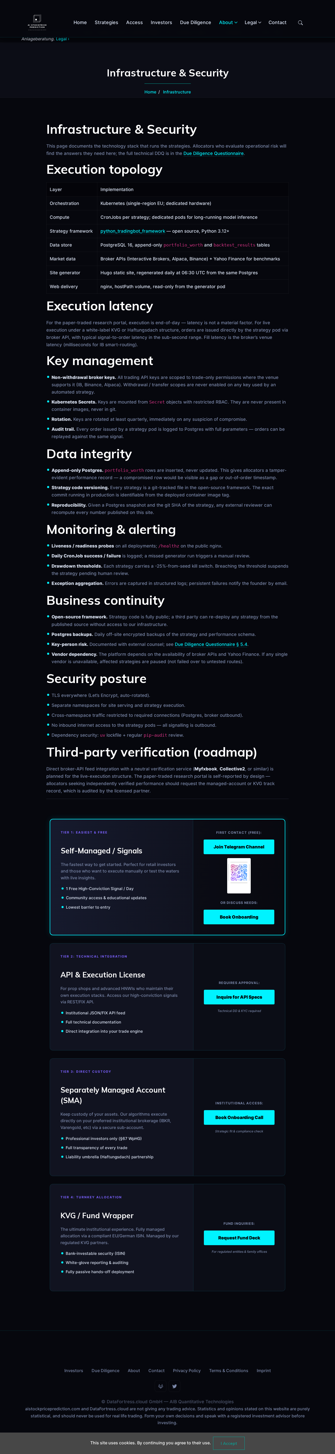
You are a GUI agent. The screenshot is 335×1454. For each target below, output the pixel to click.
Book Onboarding (239, 917)
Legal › (62, 38)
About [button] (226, 22)
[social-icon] (160, 1386)
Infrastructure (177, 91)
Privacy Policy (187, 1370)
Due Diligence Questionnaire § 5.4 (211, 644)
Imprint (264, 1370)
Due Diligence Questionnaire (213, 153)
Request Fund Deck (239, 1237)
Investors (161, 22)
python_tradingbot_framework (132, 231)
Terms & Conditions (228, 1370)
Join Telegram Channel (239, 846)
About (134, 1370)
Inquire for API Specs (239, 997)
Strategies (106, 22)
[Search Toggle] (300, 22)
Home (80, 22)
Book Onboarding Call (239, 1117)
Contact (278, 22)
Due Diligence (195, 22)
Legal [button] (251, 22)
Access (134, 22)
